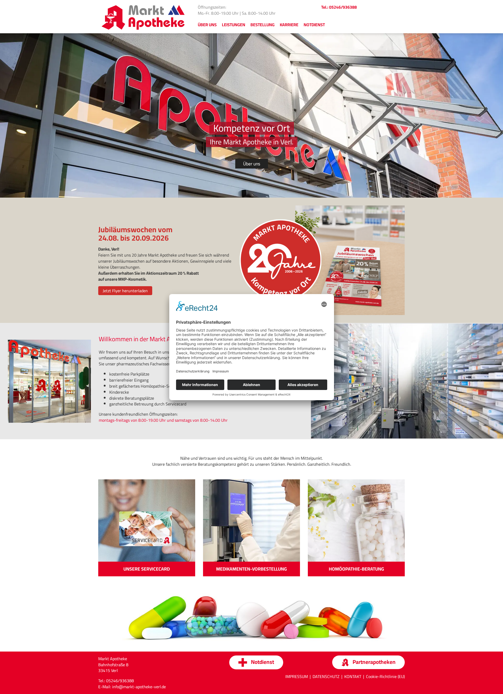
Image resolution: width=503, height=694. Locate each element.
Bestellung (262, 25)
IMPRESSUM (296, 676)
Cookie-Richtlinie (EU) (385, 676)
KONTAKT (352, 676)
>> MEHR (146, 565)
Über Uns (207, 25)
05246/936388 (120, 681)
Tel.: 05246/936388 (339, 7)
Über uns (251, 163)
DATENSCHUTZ (326, 676)
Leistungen (233, 25)
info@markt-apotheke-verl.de (139, 687)
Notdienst (314, 25)
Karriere (289, 25)
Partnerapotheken (373, 662)
